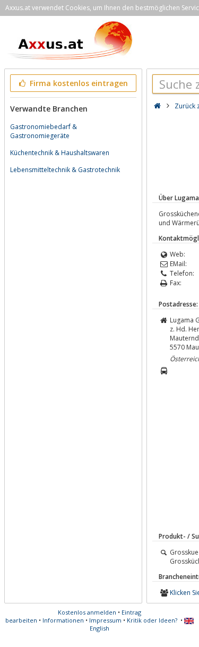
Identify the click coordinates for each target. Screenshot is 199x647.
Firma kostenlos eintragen (78, 83)
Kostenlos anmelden (87, 612)
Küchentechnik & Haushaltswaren (59, 152)
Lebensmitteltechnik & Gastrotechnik (65, 169)
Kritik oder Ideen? (152, 620)
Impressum (105, 620)
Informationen (63, 620)
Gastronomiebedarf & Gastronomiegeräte (43, 131)
